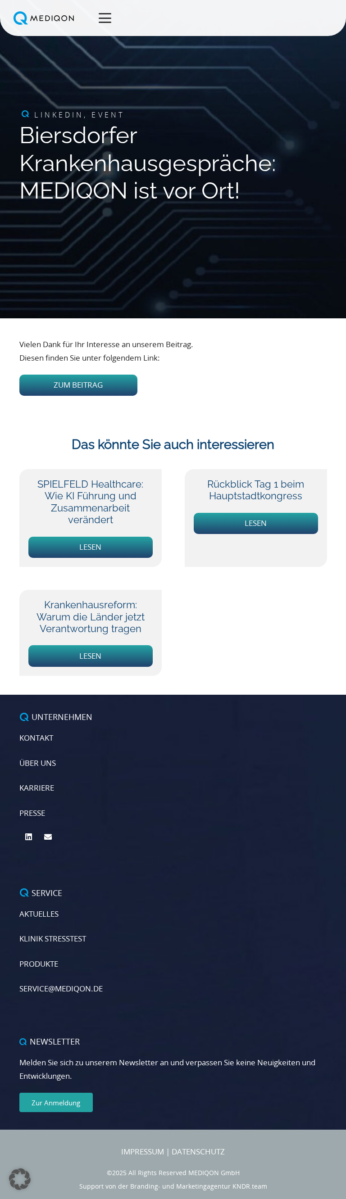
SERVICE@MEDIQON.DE (61, 988)
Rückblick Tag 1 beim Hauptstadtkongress (255, 490)
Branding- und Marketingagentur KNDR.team (198, 1186)
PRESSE (32, 813)
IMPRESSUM (142, 1151)
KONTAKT (36, 738)
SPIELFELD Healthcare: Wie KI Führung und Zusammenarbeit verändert (90, 502)
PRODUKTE (38, 964)
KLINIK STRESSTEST (52, 938)
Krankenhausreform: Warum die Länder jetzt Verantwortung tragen (90, 616)
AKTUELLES (39, 914)
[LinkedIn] (29, 837)
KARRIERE (36, 788)
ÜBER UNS (37, 763)
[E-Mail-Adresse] (48, 837)
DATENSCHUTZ (198, 1151)
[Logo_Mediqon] (45, 18)
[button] (105, 18)
